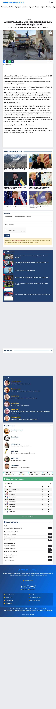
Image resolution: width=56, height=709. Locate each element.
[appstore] (24, 589)
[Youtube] (32, 586)
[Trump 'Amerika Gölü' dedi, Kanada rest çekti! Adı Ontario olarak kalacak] (40, 179)
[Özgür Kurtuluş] (7, 390)
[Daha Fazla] (12, 61)
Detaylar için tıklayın (28, 516)
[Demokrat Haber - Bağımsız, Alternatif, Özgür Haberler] (14, 2)
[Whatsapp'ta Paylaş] (9, 61)
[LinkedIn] (29, 586)
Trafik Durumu (9, 597)
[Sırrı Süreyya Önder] (7, 431)
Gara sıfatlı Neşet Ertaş (17, 432)
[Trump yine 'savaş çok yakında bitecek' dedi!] (15, 198)
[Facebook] (21, 586)
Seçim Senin (14, 439)
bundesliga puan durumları (29, 610)
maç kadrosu (40, 610)
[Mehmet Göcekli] (7, 383)
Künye (11, 608)
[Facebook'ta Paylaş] (4, 61)
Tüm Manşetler (9, 600)
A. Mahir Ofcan (15, 444)
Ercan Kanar (14, 409)
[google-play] (31, 589)
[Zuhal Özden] (7, 404)
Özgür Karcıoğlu (16, 417)
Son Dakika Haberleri (35, 600)
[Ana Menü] (52, 2)
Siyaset (31, 7)
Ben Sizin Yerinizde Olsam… (18, 460)
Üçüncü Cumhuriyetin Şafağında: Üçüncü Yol (23, 453)
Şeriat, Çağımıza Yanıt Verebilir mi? (20, 467)
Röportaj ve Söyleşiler (18, 608)
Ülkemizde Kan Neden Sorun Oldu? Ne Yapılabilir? (24, 419)
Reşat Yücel (14, 451)
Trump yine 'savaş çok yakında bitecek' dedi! (15, 206)
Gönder (7, 235)
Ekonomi (48, 7)
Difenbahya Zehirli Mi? (40, 608)
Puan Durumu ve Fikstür (35, 597)
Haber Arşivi (9, 603)
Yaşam (37, 7)
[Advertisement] (28, 325)
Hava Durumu (34, 594)
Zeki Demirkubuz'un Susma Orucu (20, 405)
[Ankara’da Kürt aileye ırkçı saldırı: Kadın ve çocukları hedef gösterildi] (28, 45)
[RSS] (34, 586)
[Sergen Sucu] (7, 459)
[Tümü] (51, 350)
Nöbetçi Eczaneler (10, 594)
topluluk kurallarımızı (17, 240)
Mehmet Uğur (15, 396)
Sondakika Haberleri (7, 7)
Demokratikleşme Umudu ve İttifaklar (21, 446)
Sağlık (42, 7)
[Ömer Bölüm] (7, 438)
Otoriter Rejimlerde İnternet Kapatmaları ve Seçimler (25, 391)
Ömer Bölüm (14, 437)
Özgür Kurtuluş (15, 389)
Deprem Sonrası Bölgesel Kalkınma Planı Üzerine (24, 398)
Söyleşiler (18, 7)
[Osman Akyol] (7, 466)
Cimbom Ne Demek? (29, 608)
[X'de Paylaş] (7, 61)
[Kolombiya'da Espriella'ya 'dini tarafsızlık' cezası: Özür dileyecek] (15, 179)
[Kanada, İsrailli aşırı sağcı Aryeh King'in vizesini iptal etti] (40, 198)
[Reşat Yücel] (7, 452)
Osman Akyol (15, 465)
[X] (24, 586)
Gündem (25, 7)
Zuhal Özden (15, 403)
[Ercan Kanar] (7, 411)
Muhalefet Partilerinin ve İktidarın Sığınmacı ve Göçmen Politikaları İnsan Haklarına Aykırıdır (30, 412)
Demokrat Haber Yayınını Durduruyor (21, 384)
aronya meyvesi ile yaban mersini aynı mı (13, 610)
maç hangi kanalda (48, 610)
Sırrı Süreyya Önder (17, 430)
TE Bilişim (31, 614)
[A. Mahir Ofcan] (7, 445)
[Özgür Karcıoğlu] (7, 418)
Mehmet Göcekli (16, 382)
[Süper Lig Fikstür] (51, 522)
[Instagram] (27, 586)
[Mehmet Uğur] (7, 397)
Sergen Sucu (14, 458)
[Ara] (50, 2)
